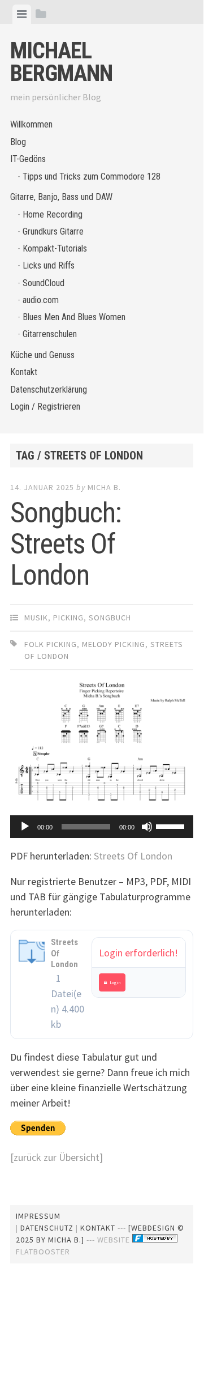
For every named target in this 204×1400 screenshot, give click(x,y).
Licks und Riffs (49, 265)
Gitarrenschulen (50, 334)
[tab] (21, 14)
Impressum (38, 1216)
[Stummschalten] (147, 826)
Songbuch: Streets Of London (65, 544)
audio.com (41, 300)
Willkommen (31, 124)
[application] (101, 826)
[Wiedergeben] (25, 826)
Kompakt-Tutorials (55, 248)
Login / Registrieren (45, 406)
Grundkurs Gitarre (53, 231)
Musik (36, 617)
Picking (68, 617)
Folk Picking (50, 644)
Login (115, 982)
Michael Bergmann (61, 62)
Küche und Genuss (42, 355)
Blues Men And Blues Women (74, 317)
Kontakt (23, 372)
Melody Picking (113, 644)
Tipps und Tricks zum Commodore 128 (91, 176)
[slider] (172, 825)
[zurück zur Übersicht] (56, 1157)
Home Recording (53, 214)
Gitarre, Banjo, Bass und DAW (61, 197)
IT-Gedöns (28, 159)
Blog (18, 142)
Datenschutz (46, 1228)
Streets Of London (133, 855)
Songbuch (110, 617)
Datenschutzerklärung (48, 389)
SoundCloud (43, 283)
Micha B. (104, 487)
